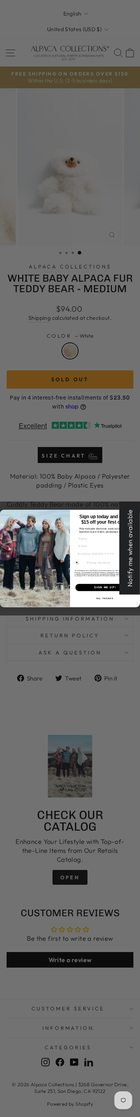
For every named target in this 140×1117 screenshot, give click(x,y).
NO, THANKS (105, 598)
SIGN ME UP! (105, 587)
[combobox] (79, 562)
